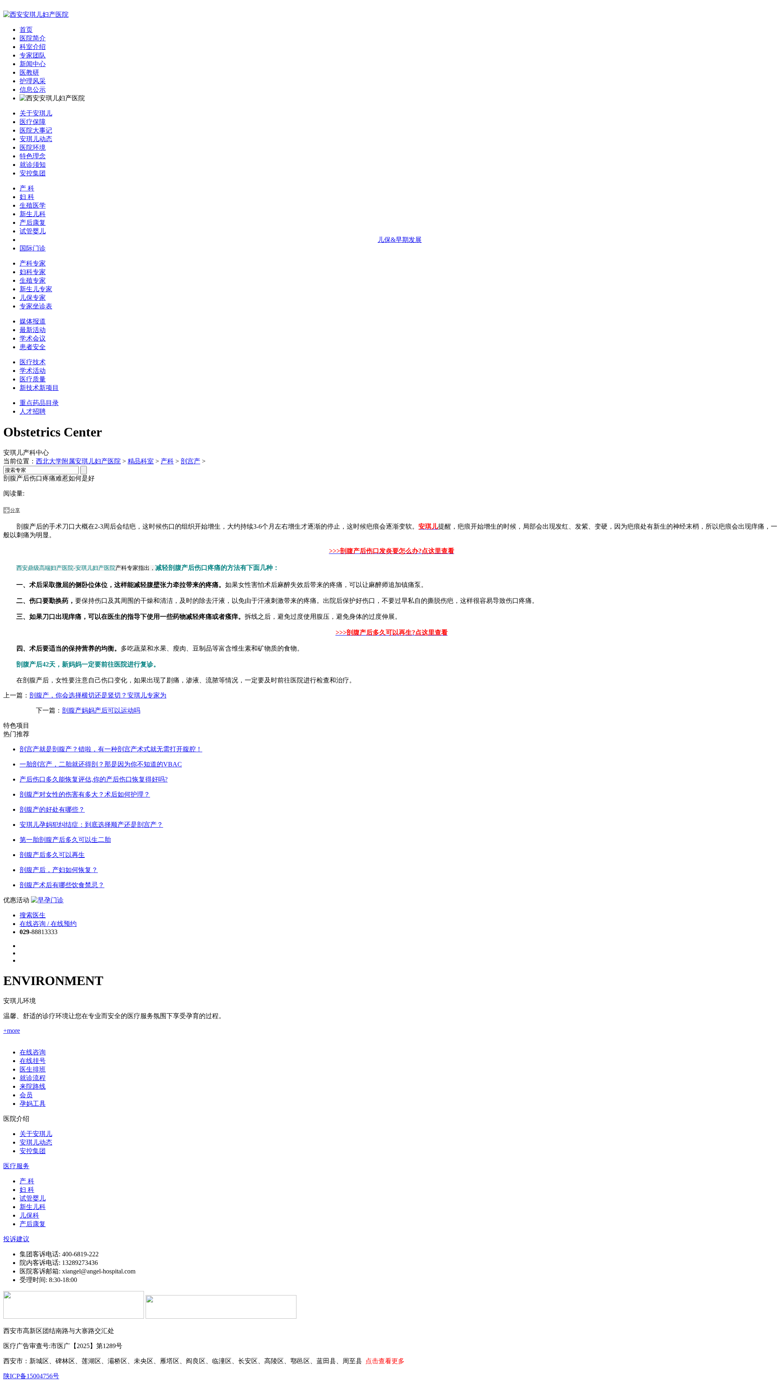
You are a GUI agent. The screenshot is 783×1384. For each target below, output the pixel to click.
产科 (167, 461)
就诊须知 (33, 164)
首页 (26, 29)
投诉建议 (16, 1239)
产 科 (27, 188)
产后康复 (33, 222)
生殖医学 (33, 205)
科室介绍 (33, 46)
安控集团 (33, 173)
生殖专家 (33, 280)
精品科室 (141, 461)
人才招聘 (33, 411)
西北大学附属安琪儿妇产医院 (78, 461)
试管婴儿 (33, 231)
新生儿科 (33, 213)
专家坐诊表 (36, 306)
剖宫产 (190, 461)
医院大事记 (36, 130)
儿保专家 (33, 297)
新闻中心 (33, 63)
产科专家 (33, 263)
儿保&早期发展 (400, 239)
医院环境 (33, 147)
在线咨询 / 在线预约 (48, 923)
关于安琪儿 (36, 113)
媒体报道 (33, 321)
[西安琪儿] (36, 14)
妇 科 (27, 196)
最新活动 (33, 329)
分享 (15, 510)
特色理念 (33, 156)
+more (11, 1030)
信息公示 (33, 89)
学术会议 (33, 338)
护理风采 (33, 81)
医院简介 (33, 38)
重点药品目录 (39, 402)
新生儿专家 (36, 289)
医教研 (29, 72)
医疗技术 (33, 362)
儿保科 (29, 1215)
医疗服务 (16, 1166)
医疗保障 (33, 121)
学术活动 (33, 370)
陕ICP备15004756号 (31, 1376)
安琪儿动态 (36, 138)
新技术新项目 (39, 387)
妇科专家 (33, 271)
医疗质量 (33, 379)
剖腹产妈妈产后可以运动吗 (101, 710)
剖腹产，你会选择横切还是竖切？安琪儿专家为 (97, 695)
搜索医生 (33, 915)
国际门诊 (33, 248)
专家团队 (33, 55)
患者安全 (33, 346)
